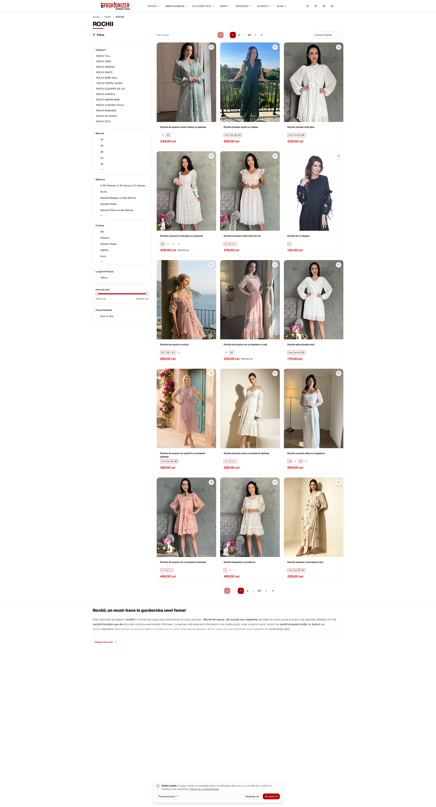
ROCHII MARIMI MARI (108, 99)
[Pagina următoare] (255, 35)
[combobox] (328, 35)
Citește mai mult (103, 642)
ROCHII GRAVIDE (105, 66)
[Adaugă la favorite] (211, 47)
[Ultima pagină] (262, 35)
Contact (262, 6)
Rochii (152, 6)
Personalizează (166, 796)
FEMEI (107, 16)
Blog (280, 6)
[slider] (97, 293)
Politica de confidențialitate (204, 789)
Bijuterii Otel (202, 6)
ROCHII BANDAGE (106, 110)
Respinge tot (252, 796)
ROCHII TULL (103, 55)
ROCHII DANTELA (105, 94)
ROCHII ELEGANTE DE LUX (110, 88)
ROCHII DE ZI (103, 121)
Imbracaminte (174, 6)
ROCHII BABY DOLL (107, 77)
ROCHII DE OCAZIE (106, 116)
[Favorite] (316, 6)
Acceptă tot (271, 796)
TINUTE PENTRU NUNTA (109, 83)
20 (249, 34)
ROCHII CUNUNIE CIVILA (110, 105)
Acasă (96, 16)
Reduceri (242, 6)
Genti (223, 6)
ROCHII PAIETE (104, 72)
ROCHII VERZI (103, 61)
